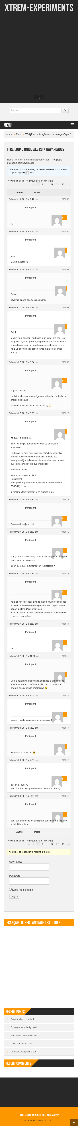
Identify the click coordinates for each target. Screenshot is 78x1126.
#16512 (65, 531)
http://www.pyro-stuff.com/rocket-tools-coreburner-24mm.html (35, 616)
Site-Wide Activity (50, 1115)
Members (36, 1115)
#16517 (65, 727)
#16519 (65, 795)
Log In (14, 896)
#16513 (65, 573)
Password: (15, 875)
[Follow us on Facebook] (36, 97)
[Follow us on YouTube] (42, 97)
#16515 (65, 655)
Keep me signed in (23, 889)
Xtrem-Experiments (39, 8)
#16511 (65, 499)
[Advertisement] (39, 53)
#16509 (65, 361)
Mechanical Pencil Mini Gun (24, 1035)
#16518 (65, 759)
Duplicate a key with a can (23, 1051)
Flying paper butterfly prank (24, 1027)
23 (63, 184)
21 (52, 184)
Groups (28, 1115)
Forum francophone (34, 159)
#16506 (65, 231)
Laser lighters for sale (21, 1043)
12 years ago (15, 172)
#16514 (65, 623)
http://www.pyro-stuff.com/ (54, 354)
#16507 (65, 269)
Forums (18, 159)
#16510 (65, 413)
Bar (47, 159)
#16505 (65, 198)
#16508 (65, 307)
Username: (15, 861)
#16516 (65, 695)
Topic (18, 134)
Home (9, 134)
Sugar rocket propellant (22, 1019)
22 (57, 184)
